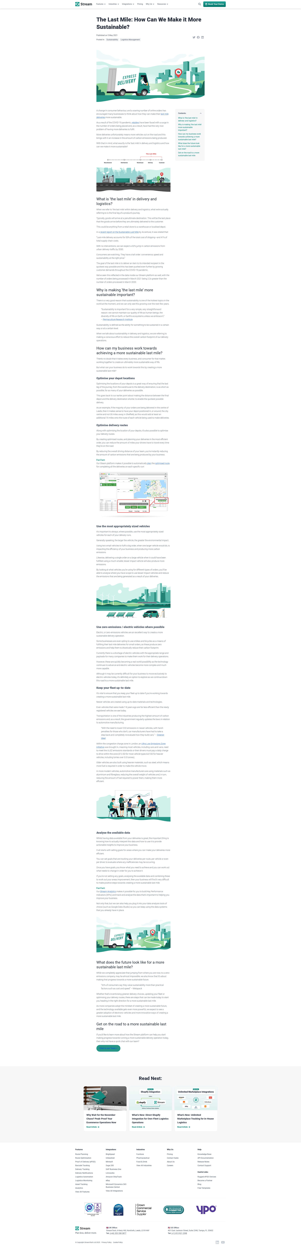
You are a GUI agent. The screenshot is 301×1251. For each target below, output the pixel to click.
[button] (199, 4)
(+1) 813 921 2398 (179, 1233)
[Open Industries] (118, 4)
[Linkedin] (217, 1242)
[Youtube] (223, 1242)
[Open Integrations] (133, 4)
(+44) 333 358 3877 (118, 1233)
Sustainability (112, 40)
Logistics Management (130, 40)
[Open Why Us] (153, 4)
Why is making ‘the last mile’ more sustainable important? (190, 127)
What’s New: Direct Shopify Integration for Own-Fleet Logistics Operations (150, 1119)
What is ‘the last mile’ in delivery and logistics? (188, 119)
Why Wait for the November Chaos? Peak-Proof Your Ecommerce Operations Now (101, 1119)
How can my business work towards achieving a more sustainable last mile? (189, 137)
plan (149, 463)
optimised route (162, 463)
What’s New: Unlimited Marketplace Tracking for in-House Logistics (195, 1119)
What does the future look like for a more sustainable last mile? (189, 146)
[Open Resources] (167, 4)
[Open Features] (105, 4)
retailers (135, 122)
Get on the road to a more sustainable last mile (188, 154)
